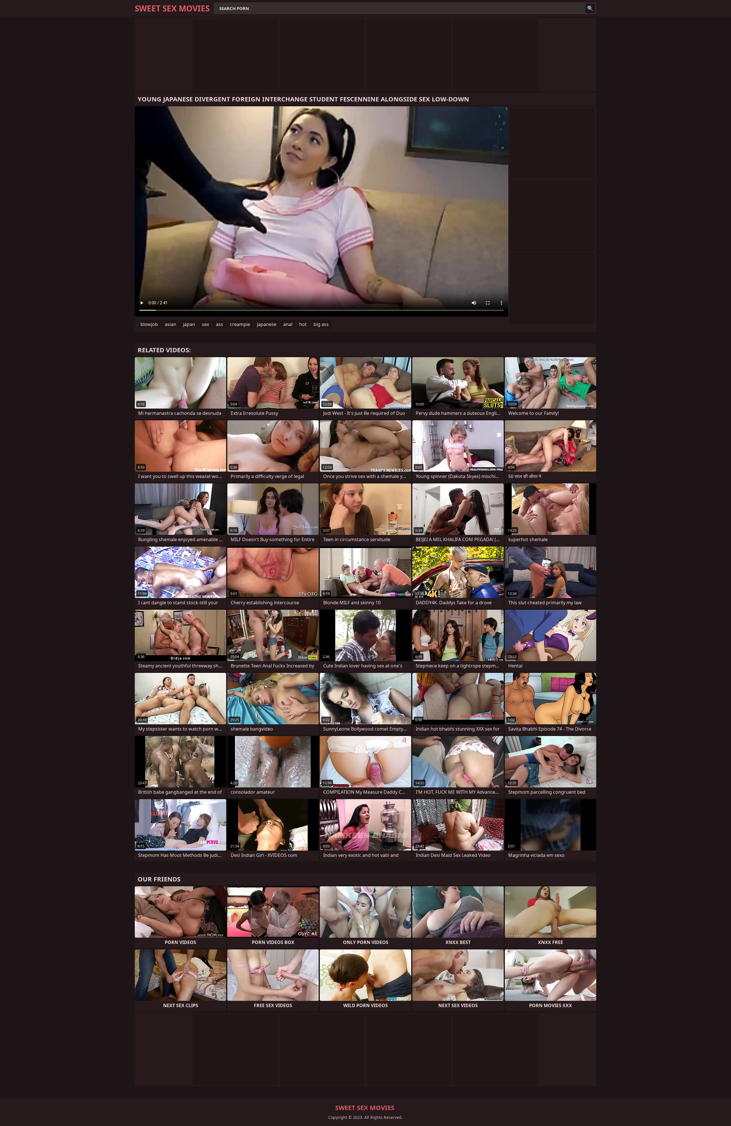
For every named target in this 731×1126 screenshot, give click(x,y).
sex (205, 324)
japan (189, 324)
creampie (240, 324)
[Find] (590, 8)
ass (219, 324)
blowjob (149, 324)
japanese (266, 324)
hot (303, 324)
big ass (321, 324)
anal (287, 324)
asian (170, 324)
